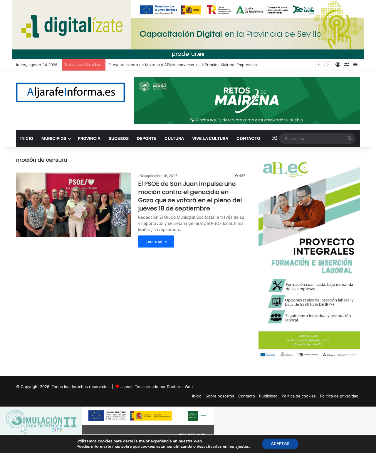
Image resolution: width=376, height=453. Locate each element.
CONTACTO (248, 138)
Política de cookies (299, 396)
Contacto (246, 396)
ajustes (242, 446)
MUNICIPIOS (53, 138)
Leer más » (156, 241)
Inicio (197, 396)
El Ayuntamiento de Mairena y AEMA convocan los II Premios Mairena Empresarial (183, 64)
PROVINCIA (89, 138)
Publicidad (268, 396)
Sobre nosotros (220, 396)
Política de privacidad (339, 396)
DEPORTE (146, 138)
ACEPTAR (280, 444)
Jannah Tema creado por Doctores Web (156, 386)
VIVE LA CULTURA (210, 138)
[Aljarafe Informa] (70, 92)
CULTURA (174, 138)
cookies (105, 441)
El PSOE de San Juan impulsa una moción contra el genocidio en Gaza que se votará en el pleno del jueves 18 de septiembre (190, 196)
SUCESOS (119, 138)
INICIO (26, 138)
